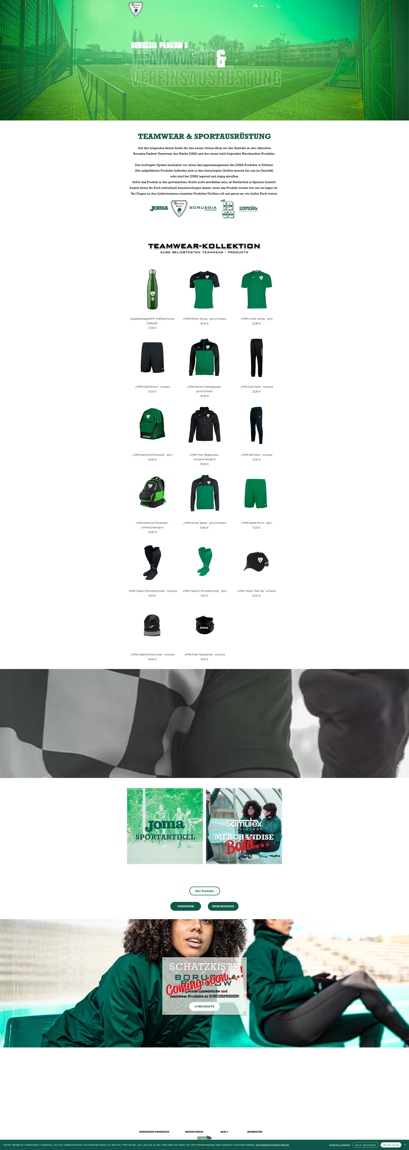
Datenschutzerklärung (272, 1144)
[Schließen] (405, 1144)
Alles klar (391, 1145)
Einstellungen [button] (339, 1144)
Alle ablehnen (365, 1145)
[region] (165, 833)
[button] (278, 6)
